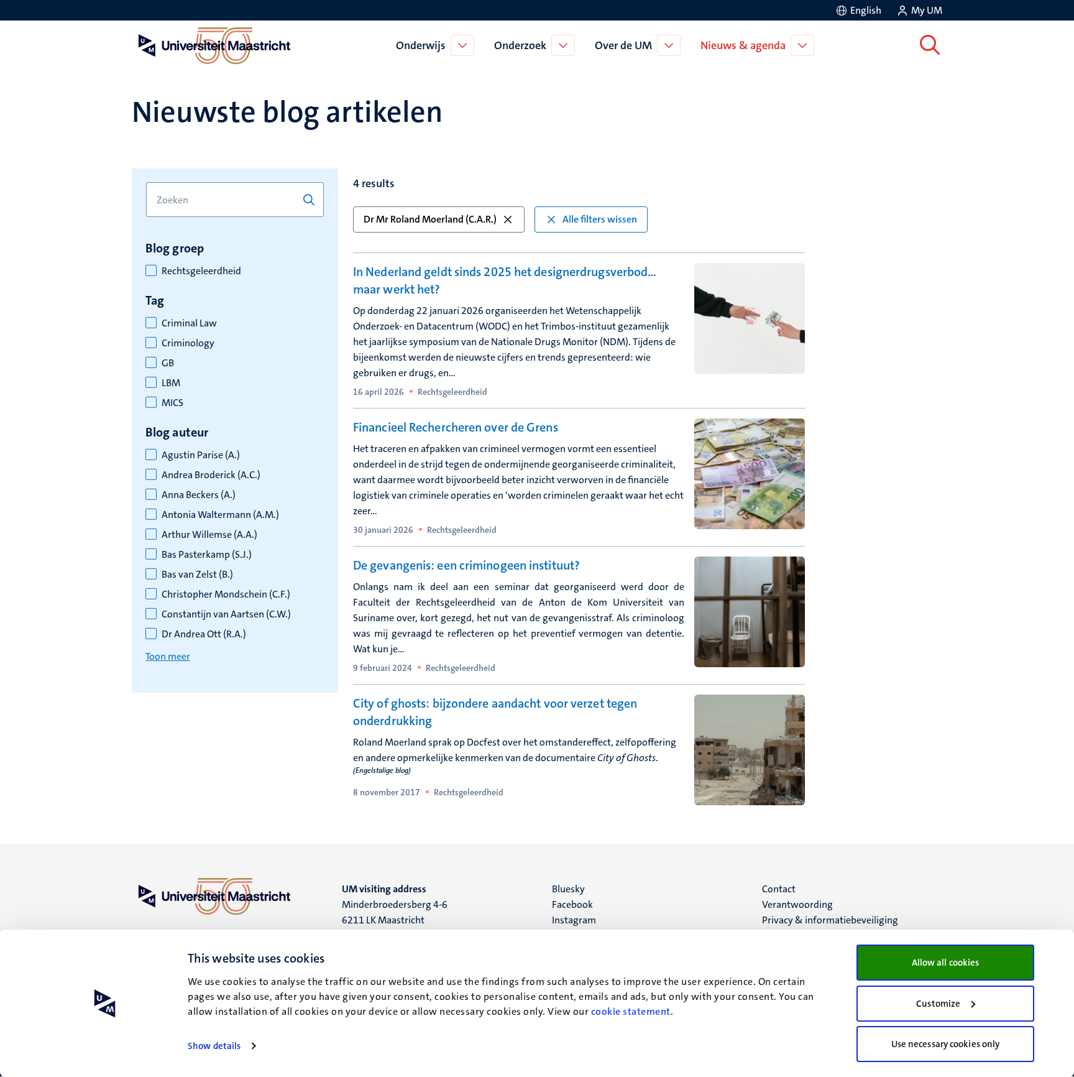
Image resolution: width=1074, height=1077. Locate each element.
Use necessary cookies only (945, 1044)
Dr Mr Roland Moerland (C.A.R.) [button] (430, 219)
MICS (172, 403)
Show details (214, 1046)
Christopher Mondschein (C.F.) (226, 594)
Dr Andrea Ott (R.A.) (204, 634)
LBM (171, 383)
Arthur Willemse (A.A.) (209, 535)
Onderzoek (520, 45)
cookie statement (631, 1011)
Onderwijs (421, 45)
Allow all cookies (946, 962)
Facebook (572, 904)
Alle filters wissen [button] (599, 219)
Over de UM (623, 45)
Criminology (188, 343)
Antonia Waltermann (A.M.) (220, 515)
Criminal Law (189, 323)
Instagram (574, 920)
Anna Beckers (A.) (199, 495)
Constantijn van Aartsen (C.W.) (226, 614)
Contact (779, 888)
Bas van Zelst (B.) (197, 575)
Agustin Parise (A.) (201, 455)
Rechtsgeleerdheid (201, 271)
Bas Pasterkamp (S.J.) (207, 555)
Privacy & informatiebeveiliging (830, 920)
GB (168, 363)
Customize (938, 1003)
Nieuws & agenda (743, 45)
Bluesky (568, 888)
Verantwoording (797, 904)
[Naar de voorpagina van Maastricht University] (212, 45)
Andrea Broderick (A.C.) (211, 475)
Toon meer (167, 656)
